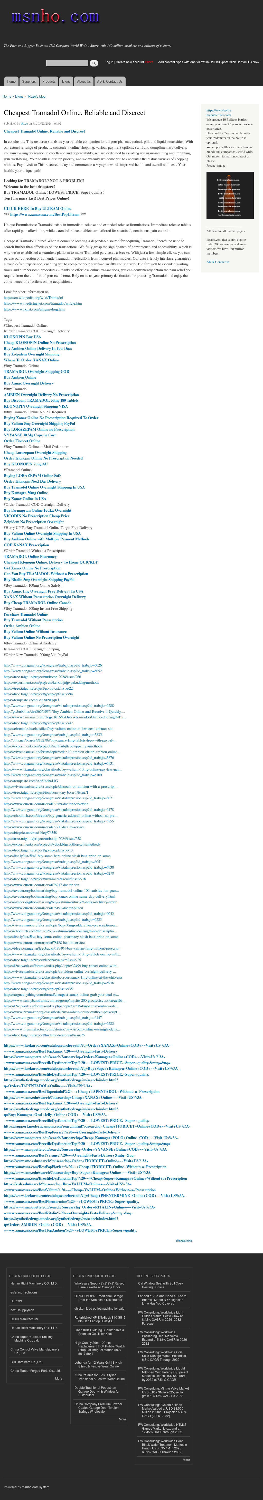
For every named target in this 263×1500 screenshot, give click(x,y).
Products (49, 81)
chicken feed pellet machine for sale (99, 1308)
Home (11, 81)
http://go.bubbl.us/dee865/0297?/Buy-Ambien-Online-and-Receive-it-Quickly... (64, 711)
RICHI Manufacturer (24, 1319)
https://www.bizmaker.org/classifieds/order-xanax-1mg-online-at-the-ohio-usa (63, 977)
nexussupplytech (22, 1310)
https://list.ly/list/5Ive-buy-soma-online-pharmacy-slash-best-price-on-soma (61, 936)
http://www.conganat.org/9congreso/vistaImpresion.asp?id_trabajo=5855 (59, 820)
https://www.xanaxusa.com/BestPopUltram (44, 214)
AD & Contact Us (110, 81)
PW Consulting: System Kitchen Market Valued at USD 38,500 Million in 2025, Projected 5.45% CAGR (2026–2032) (162, 1410)
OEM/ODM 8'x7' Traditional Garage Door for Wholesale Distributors (98, 1297)
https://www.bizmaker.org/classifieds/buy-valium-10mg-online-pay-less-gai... (63, 769)
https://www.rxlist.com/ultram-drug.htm (34, 309)
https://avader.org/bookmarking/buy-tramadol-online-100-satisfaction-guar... (61, 890)
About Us (84, 81)
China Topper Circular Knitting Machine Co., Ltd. (32, 1338)
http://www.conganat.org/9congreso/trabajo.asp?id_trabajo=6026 (53, 665)
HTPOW (16, 1301)
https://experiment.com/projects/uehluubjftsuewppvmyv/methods (53, 745)
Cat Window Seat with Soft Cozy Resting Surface (160, 1285)
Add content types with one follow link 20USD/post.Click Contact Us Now (208, 62)
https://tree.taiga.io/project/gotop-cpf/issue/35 (38, 988)
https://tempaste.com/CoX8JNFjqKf (31, 699)
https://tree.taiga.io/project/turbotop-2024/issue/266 (42, 676)
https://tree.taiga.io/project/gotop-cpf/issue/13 (38, 849)
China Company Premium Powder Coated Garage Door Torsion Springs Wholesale (98, 1407)
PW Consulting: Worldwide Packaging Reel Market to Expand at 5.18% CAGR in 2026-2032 (163, 1337)
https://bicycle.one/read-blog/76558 (30, 832)
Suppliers (29, 81)
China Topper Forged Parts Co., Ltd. (36, 1370)
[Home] (54, 17)
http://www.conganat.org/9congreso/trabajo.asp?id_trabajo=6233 (53, 919)
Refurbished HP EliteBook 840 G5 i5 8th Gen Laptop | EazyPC (99, 1319)
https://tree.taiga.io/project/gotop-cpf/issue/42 (38, 722)
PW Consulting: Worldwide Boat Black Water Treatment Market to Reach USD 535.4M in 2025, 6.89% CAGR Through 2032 (162, 1446)
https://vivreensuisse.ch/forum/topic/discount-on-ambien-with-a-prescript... (61, 786)
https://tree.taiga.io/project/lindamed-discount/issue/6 (44, 1034)
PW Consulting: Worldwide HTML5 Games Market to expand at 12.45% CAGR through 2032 (162, 1428)
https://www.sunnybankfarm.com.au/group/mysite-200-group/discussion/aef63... (65, 1000)
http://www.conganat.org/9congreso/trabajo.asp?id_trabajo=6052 (53, 670)
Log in (109, 62)
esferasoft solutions (24, 1292)
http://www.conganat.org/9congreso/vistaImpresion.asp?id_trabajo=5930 (59, 867)
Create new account (130, 62)
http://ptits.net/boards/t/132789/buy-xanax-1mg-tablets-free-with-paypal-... (60, 740)
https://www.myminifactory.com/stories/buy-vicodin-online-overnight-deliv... (62, 1029)
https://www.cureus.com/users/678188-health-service (44, 942)
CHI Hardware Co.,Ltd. (26, 1362)
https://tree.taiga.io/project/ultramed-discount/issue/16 (45, 878)
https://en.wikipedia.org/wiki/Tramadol (33, 297)
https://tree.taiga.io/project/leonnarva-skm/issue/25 (42, 959)
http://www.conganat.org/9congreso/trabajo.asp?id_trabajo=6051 (53, 861)
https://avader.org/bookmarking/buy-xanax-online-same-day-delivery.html (59, 896)
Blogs (66, 81)
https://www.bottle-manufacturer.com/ (219, 112)
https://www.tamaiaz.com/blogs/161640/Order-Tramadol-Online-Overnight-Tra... (65, 716)
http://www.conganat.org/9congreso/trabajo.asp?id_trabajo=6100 (53, 774)
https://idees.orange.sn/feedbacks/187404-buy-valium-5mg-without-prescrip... (62, 948)
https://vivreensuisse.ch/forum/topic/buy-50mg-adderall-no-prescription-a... (61, 924)
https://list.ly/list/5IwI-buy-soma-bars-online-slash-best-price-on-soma (57, 855)
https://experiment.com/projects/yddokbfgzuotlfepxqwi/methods (52, 844)
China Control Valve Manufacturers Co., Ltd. (35, 1351)
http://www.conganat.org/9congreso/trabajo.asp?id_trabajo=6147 (53, 1017)
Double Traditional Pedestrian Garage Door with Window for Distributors (96, 1391)
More (58, 1378)
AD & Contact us (217, 262)
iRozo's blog (36, 96)
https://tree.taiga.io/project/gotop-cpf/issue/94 (38, 693)
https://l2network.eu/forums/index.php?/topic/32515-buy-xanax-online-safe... (61, 1005)
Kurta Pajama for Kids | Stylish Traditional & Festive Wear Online (99, 1377)
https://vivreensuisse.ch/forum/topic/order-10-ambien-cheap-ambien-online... (62, 751)
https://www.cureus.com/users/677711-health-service (44, 826)
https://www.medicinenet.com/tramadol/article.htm (43, 303)
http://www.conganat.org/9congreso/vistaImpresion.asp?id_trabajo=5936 (59, 982)
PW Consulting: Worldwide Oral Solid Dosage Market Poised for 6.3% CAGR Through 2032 (162, 1356)
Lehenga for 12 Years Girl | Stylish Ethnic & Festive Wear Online (98, 1364)
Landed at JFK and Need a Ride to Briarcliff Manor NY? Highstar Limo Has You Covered (162, 1299)
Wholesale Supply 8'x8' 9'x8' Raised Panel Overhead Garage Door (99, 1285)
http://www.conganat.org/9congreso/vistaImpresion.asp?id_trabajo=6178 (59, 809)
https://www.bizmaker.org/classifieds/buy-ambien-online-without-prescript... (62, 1011)
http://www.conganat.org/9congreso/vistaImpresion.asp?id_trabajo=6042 (59, 913)
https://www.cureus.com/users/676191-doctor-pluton (43, 907)
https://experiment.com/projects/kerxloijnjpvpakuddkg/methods (51, 682)
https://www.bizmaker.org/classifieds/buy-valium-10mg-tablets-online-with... (62, 954)
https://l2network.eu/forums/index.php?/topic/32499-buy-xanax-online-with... (61, 965)
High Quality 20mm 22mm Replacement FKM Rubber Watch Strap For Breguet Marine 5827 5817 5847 (99, 1348)
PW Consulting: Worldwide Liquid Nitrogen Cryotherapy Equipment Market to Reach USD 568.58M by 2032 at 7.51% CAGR (163, 1373)
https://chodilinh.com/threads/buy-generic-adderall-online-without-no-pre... (61, 815)
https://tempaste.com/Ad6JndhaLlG (31, 780)
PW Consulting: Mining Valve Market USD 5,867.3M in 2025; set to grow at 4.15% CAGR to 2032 (163, 1392)
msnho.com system (35, 1487)
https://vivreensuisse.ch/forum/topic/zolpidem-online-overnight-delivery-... (60, 971)
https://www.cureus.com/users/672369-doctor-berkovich (46, 803)
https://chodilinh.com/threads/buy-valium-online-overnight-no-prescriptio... (60, 930)
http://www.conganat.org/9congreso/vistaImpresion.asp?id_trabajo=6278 (59, 873)
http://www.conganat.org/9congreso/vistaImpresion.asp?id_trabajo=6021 (59, 797)
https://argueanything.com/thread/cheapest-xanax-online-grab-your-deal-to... (61, 994)
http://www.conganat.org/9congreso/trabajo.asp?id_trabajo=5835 (53, 734)
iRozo (24, 123)
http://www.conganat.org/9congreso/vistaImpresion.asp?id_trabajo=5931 (59, 763)
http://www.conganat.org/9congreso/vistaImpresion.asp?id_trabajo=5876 (59, 757)
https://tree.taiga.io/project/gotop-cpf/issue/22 (38, 688)
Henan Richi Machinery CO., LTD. (34, 1283)
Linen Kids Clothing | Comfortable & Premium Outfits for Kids (99, 1332)
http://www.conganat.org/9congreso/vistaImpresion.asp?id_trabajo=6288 (59, 705)
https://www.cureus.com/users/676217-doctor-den (41, 884)
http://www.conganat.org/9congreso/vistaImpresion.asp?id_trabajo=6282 (59, 1023)
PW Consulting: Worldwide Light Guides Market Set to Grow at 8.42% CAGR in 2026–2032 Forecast (160, 1317)
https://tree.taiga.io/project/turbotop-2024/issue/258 (42, 838)
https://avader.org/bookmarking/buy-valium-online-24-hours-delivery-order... (61, 901)
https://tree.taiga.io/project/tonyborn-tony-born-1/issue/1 (46, 792)
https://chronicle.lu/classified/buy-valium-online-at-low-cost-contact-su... (59, 728)
